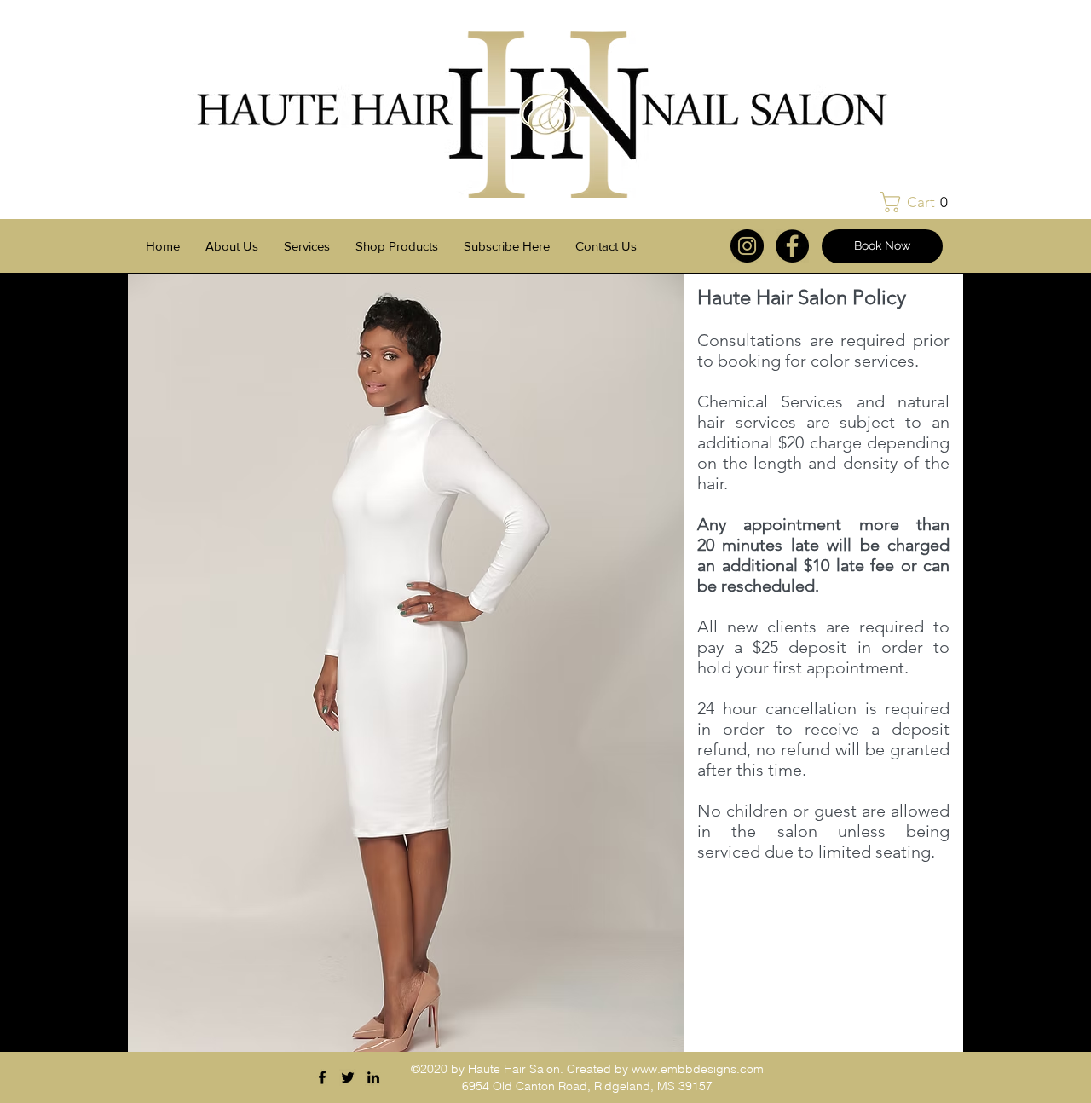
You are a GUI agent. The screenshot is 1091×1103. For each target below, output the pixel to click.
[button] (918, 202)
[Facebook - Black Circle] (792, 246)
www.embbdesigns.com (698, 1069)
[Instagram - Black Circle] (747, 246)
